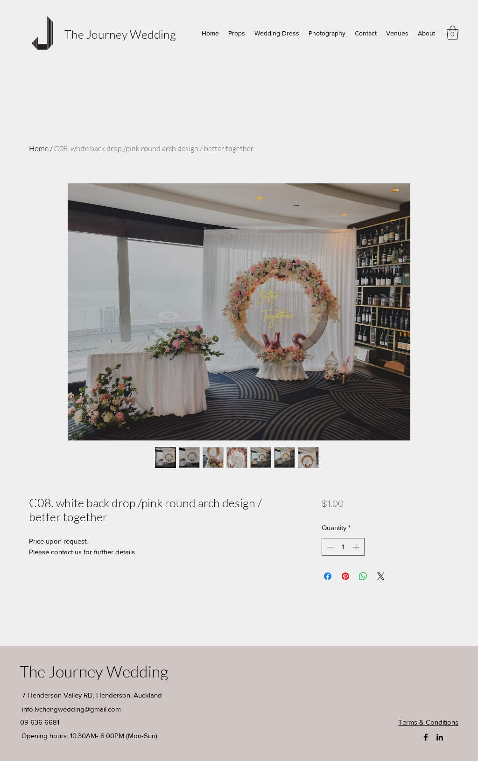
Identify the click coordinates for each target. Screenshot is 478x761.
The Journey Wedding (120, 34)
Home (39, 148)
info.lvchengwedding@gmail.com (71, 709)
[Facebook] (425, 737)
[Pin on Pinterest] (345, 576)
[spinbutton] (343, 547)
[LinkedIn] (439, 737)
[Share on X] (381, 576)
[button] (452, 33)
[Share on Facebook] (327, 576)
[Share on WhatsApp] (363, 576)
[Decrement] (329, 547)
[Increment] (357, 547)
